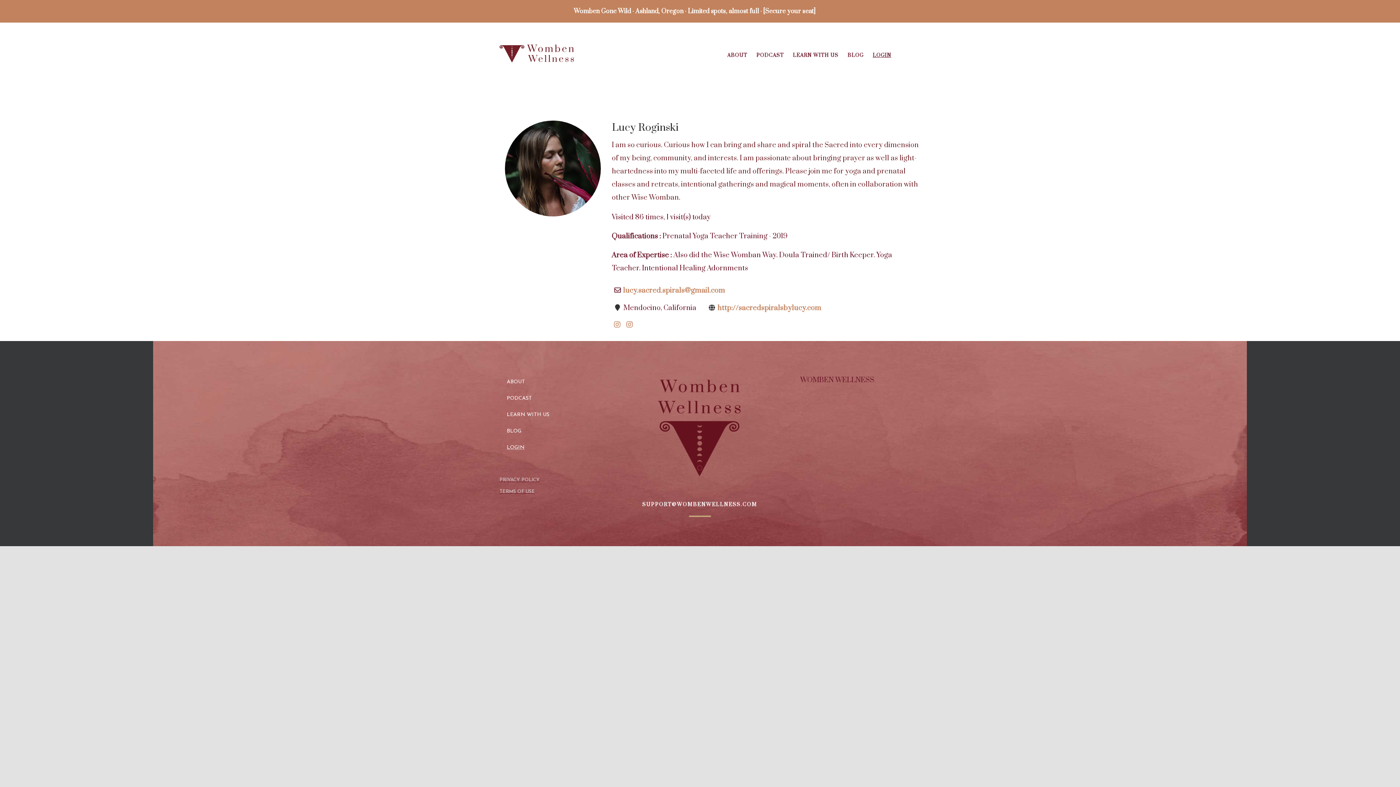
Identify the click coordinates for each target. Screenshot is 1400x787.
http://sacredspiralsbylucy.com (769, 308)
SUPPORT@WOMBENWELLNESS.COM (699, 504)
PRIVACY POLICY (519, 480)
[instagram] (617, 318)
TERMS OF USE (517, 491)
